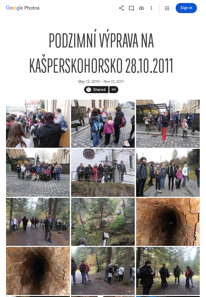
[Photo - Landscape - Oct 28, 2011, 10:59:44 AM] (168, 271)
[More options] (151, 8)
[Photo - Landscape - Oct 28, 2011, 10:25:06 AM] (168, 173)
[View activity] (131, 8)
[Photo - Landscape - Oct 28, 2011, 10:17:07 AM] (103, 124)
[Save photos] (141, 8)
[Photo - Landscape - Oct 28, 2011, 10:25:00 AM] (103, 173)
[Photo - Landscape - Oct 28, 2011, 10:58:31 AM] (168, 222)
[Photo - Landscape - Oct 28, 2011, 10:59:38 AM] (103, 271)
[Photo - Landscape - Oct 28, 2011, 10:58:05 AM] (103, 222)
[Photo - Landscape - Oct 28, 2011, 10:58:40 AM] (38, 271)
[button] (167, 8)
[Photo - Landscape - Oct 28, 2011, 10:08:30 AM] (38, 124)
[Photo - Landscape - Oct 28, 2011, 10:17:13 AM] (168, 124)
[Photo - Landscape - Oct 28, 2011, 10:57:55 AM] (38, 222)
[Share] (121, 8)
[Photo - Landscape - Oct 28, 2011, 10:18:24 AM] (38, 173)
